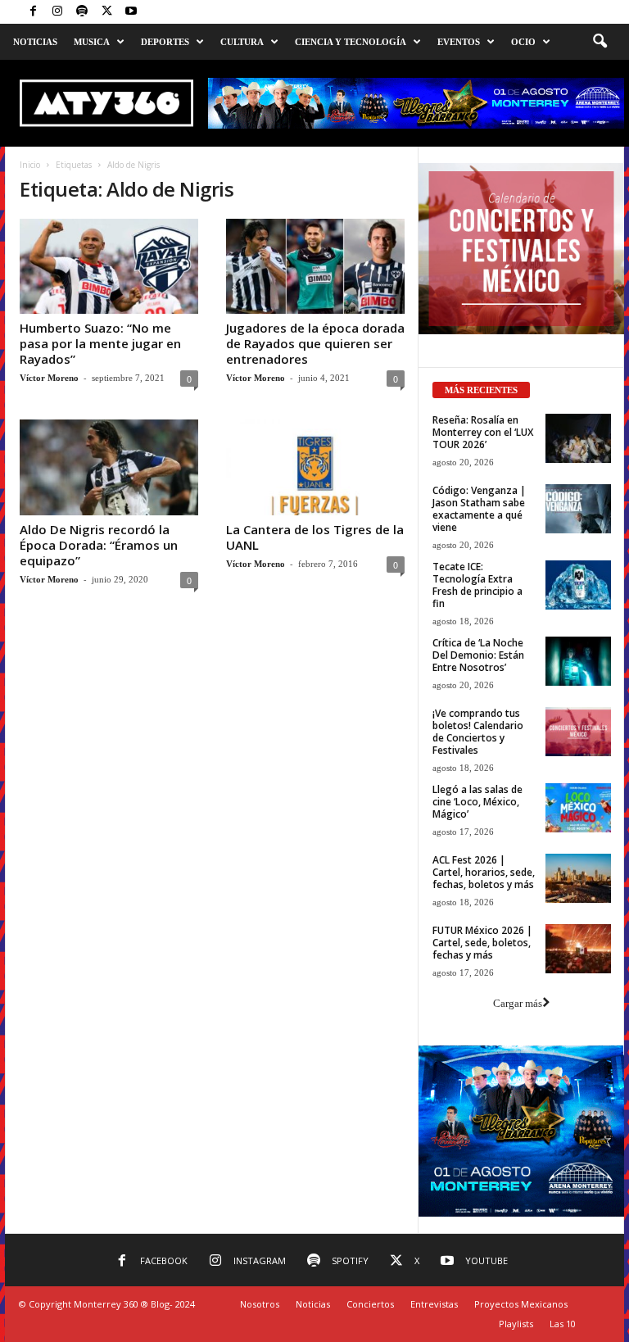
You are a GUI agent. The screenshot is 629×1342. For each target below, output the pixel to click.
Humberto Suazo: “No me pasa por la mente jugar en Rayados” (100, 343)
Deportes (165, 42)
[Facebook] (33, 12)
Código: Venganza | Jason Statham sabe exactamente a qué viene (479, 508)
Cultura (242, 42)
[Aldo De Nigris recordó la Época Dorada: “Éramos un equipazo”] (109, 467)
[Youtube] (131, 12)
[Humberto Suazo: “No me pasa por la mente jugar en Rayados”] (109, 266)
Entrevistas (434, 1304)
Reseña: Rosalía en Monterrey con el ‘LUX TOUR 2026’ (482, 432)
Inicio (30, 164)
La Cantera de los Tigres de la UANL (315, 537)
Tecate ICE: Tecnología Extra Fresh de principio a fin (477, 585)
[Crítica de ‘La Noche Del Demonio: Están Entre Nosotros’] (578, 661)
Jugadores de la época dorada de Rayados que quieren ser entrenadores (315, 343)
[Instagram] (57, 12)
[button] (599, 42)
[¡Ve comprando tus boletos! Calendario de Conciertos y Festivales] (578, 731)
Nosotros (259, 1304)
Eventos (458, 42)
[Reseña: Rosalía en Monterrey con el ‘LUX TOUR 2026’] (578, 438)
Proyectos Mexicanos (521, 1304)
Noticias (35, 42)
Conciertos (370, 1304)
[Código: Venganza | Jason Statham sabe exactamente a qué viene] (578, 508)
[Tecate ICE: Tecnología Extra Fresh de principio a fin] (578, 585)
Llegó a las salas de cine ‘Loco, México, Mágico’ (477, 801)
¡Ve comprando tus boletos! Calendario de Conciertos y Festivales (477, 731)
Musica (92, 42)
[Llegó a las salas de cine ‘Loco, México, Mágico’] (578, 807)
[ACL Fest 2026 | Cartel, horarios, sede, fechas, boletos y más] (578, 878)
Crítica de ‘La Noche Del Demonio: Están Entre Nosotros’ (478, 655)
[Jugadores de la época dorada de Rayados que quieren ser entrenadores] (315, 266)
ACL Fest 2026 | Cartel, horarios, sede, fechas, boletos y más (483, 872)
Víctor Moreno (49, 378)
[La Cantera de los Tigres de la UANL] (315, 467)
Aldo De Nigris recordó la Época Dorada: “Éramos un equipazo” (99, 545)
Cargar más (517, 1003)
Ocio (523, 42)
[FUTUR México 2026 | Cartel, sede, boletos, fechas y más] (578, 948)
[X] (106, 12)
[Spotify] (82, 12)
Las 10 (563, 1323)
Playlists (516, 1323)
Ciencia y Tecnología (350, 42)
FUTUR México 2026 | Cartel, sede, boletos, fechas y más (482, 942)
